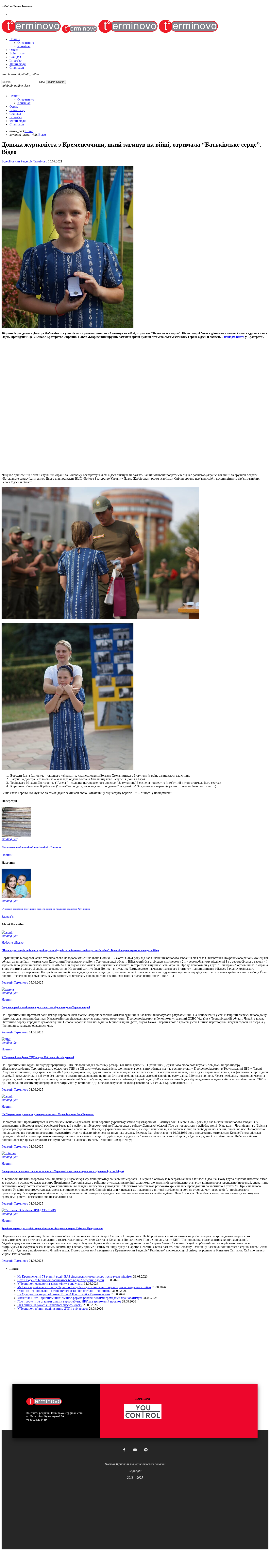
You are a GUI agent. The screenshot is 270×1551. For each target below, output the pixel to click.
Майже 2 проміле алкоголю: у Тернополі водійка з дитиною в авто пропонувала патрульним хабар (84, 1287)
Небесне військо (13, 942)
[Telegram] (145, 1449)
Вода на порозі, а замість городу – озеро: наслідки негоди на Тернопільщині (46, 1007)
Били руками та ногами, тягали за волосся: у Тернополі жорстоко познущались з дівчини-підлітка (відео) (63, 1171)
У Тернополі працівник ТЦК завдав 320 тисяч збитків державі (38, 1057)
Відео (5, 161)
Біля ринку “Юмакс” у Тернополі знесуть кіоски (49, 1305)
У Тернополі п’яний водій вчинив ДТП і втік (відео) (52, 1308)
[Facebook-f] (124, 1449)
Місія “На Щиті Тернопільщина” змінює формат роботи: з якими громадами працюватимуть (79, 1298)
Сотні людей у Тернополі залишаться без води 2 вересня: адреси (60, 1280)
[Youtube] (135, 1449)
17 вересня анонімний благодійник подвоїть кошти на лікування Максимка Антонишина (46, 909)
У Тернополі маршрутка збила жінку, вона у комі (50, 1283)
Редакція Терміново (34, 161)
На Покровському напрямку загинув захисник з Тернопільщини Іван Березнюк (48, 1114)
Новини (14, 161)
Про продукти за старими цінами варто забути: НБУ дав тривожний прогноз (69, 1301)
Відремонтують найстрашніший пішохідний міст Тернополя (31, 847)
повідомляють (234, 337)
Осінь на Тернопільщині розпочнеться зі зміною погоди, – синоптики (64, 1290)
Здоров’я (7, 916)
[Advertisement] (120, 442)
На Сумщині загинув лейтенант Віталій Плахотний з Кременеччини (63, 1294)
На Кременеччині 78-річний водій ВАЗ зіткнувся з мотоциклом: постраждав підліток (74, 1276)
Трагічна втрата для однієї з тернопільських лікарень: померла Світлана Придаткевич (52, 1228)
